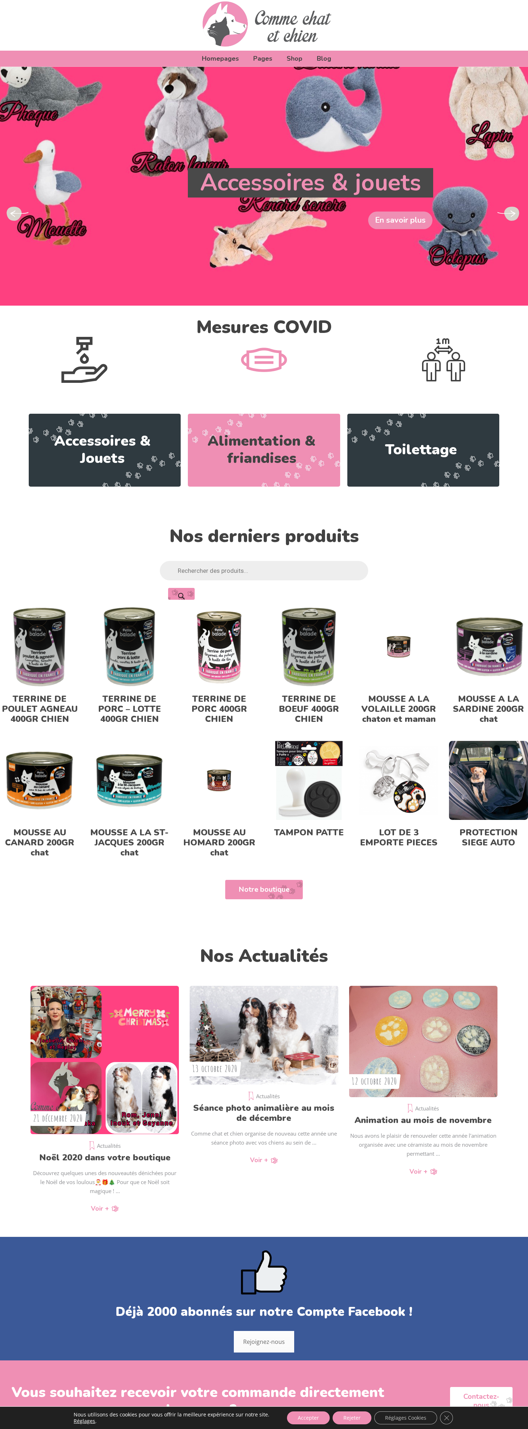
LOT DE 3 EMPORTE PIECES (398, 837)
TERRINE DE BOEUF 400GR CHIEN (309, 709)
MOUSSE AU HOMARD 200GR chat (219, 842)
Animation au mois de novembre (423, 1120)
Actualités (109, 1145)
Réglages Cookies (405, 1417)
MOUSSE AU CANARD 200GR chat (39, 842)
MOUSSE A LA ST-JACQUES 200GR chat (129, 842)
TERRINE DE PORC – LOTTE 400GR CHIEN (129, 709)
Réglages (84, 1421)
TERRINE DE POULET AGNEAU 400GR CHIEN (40, 709)
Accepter (308, 1417)
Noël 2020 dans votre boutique (105, 1157)
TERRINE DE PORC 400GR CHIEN (219, 709)
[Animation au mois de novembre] (423, 1041)
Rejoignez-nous (264, 1342)
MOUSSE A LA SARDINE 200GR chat (488, 709)
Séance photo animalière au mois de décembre (263, 1113)
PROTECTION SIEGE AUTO (488, 837)
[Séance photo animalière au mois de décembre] (264, 1035)
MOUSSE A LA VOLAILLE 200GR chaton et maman (398, 709)
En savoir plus (400, 220)
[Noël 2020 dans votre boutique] (105, 1060)
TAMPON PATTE (309, 832)
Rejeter (352, 1417)
